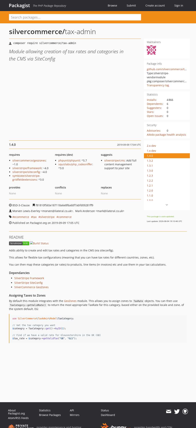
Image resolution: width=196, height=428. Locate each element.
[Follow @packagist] (177, 411)
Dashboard (108, 415)
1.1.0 (150, 195)
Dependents (155, 104)
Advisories (153, 130)
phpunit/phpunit (69, 160)
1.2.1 (150, 185)
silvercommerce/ (37, 31)
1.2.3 (150, 175)
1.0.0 (150, 200)
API (72, 410)
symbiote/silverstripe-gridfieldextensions (26, 177)
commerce (65, 217)
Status (105, 410)
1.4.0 (150, 155)
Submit (131, 5)
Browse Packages (50, 415)
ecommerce (21, 217)
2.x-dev (151, 146)
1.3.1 (150, 165)
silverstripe (47, 217)
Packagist (19, 5)
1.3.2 (150, 160)
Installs (151, 100)
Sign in (178, 5)
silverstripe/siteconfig (26, 172)
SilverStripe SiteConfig (28, 283)
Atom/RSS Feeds (18, 418)
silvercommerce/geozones (29, 160)
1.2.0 (150, 190)
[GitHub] (185, 411)
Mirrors (74, 415)
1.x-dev (151, 150)
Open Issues (155, 116)
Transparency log (158, 85)
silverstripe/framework (27, 168)
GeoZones (70, 301)
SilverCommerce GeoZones (31, 287)
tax (35, 217)
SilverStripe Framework (29, 278)
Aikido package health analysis (166, 134)
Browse (112, 5)
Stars (150, 112)
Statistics (45, 410)
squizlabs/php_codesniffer (75, 164)
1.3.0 (150, 170)
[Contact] (168, 411)
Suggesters (154, 108)
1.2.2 (150, 180)
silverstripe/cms (114, 160)
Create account (155, 5)
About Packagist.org (16, 411)
